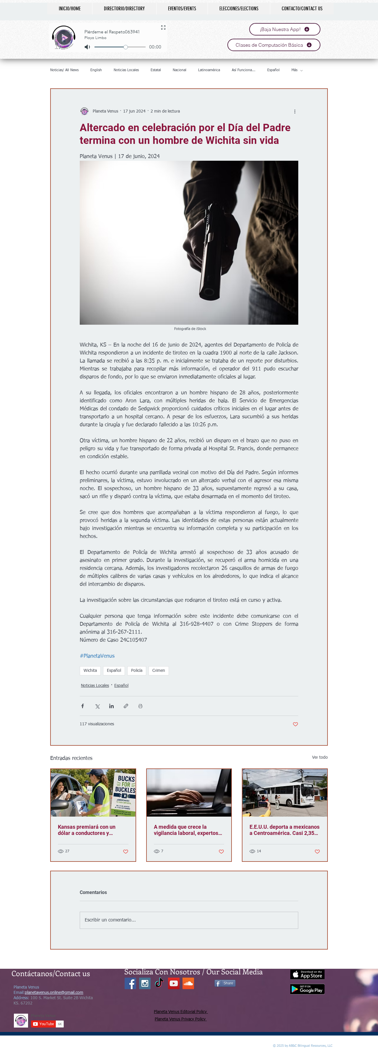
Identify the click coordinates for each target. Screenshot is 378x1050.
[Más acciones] (294, 111)
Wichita (90, 671)
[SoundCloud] (188, 983)
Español (273, 70)
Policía (136, 671)
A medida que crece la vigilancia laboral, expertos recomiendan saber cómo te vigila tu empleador (187, 830)
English (96, 70)
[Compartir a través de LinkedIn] (111, 706)
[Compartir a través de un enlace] (126, 706)
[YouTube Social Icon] (174, 983)
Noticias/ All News (64, 70)
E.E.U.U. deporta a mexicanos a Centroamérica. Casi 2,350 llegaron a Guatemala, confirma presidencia (285, 830)
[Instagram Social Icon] (145, 983)
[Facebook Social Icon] (130, 983)
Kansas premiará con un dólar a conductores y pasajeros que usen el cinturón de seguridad (86, 830)
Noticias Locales (126, 70)
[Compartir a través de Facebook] (82, 706)
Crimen (158, 671)
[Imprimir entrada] (140, 706)
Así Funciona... (243, 70)
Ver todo (320, 757)
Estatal (156, 70)
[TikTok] (159, 983)
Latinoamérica (209, 70)
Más (294, 70)
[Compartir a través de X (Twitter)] (97, 706)
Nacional (179, 70)
